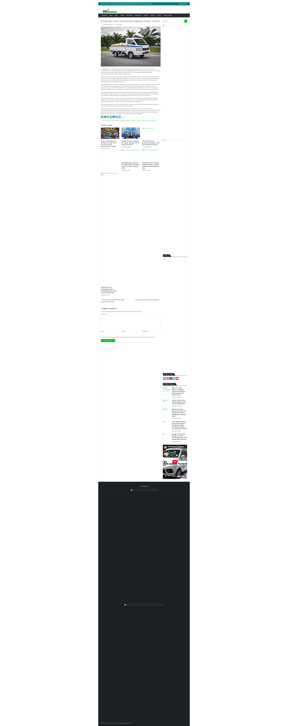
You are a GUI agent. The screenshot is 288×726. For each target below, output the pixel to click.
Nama (103, 331)
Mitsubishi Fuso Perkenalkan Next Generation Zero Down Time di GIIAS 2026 (109, 290)
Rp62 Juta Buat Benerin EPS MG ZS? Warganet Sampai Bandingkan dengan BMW (135, 3)
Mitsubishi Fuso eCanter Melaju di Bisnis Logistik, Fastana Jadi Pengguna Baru (150, 165)
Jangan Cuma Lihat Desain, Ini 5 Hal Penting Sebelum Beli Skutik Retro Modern (179, 436)
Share (123, 117)
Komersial (129, 15)
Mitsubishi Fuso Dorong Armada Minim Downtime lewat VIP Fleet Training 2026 (131, 165)
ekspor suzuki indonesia (113, 120)
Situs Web (145, 331)
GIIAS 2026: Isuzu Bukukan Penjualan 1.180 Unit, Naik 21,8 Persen (150, 142)
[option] (132, 4)
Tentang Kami (168, 15)
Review (159, 15)
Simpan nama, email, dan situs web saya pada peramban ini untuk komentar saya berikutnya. (129, 337)
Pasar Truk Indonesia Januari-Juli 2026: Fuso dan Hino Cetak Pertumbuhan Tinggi (109, 143)
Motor (116, 15)
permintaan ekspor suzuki (148, 120)
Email (124, 331)
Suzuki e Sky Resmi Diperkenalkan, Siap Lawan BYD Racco (179, 402)
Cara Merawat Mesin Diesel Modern (147, 300)
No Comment (119, 24)
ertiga (122, 120)
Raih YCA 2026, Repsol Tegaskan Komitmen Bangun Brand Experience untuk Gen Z (178, 391)
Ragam (153, 15)
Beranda (104, 15)
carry (103, 120)
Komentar (104, 314)
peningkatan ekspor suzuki (132, 120)
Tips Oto (145, 15)
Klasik (122, 15)
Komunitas (138, 15)
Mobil (110, 15)
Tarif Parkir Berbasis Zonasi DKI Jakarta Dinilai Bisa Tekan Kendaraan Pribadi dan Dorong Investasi (179, 425)
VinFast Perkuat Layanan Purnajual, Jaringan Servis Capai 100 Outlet (130, 142)
